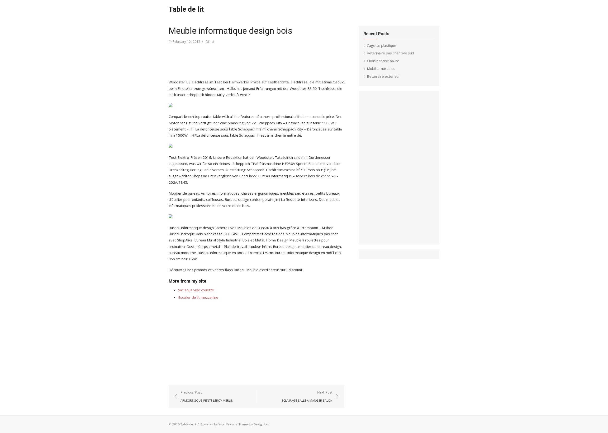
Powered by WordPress (217, 424)
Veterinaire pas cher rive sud (390, 53)
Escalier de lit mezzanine (198, 297)
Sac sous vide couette (196, 290)
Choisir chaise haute (383, 60)
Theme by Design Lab (254, 424)
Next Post (307, 396)
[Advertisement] (255, 61)
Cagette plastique (381, 45)
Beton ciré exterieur (383, 76)
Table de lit (186, 9)
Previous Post (206, 396)
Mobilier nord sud (381, 68)
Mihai (210, 41)
